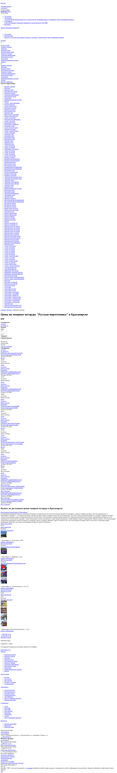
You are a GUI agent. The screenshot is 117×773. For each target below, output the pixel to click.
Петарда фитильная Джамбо (9, 425)
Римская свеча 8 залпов (11, 239)
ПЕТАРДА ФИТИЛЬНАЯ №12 (10, 494)
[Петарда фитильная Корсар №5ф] (11, 353)
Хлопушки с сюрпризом (12, 300)
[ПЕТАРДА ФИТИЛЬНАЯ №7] (11, 372)
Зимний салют (8, 142)
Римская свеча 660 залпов (12, 236)
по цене (3, 324)
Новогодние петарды (11, 116)
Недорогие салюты (10, 108)
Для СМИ (44, 23)
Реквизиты (7, 725)
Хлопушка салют (9, 285)
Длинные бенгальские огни (13, 177)
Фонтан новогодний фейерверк (14, 277)
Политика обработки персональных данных (8, 755)
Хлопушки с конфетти (11, 124)
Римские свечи (5, 50)
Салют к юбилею (9, 132)
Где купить (7, 16)
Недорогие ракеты (10, 203)
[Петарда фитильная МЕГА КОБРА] (12, 499)
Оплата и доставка (31, 37)
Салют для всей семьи (11, 131)
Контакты (7, 24)
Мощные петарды (10, 109)
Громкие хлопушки (10, 174)
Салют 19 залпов (9, 154)
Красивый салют (9, 139)
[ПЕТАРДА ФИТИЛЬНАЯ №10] (11, 480)
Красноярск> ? (12, 765)
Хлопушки (4, 58)
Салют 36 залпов (9, 147)
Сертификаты (52, 19)
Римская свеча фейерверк (12, 119)
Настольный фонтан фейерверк (14, 200)
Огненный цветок (10, 654)
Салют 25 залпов (9, 150)
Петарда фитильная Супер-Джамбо (12, 444)
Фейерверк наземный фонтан (13, 272)
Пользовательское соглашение (6, 759)
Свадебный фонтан (10, 267)
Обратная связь (9, 727)
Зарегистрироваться (7, 28)
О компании (8, 21)
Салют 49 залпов (9, 146)
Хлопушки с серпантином (12, 297)
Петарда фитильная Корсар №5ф (11, 354)
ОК (2, 771)
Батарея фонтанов (10, 123)
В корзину (4, 370)
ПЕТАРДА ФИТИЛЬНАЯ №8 (10, 390)
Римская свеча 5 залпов (11, 233)
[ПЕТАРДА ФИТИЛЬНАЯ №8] (11, 389)
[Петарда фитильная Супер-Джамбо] (12, 442)
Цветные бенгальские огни (12, 305)
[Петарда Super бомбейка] (9, 461)
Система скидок (31, 19)
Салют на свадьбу (9, 118)
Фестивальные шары (7, 52)
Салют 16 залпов (9, 152)
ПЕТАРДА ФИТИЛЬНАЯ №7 (10, 373)
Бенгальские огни (10, 111)
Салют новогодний (10, 106)
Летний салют (8, 141)
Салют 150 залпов (10, 155)
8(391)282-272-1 (6, 11)
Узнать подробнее (6, 346)
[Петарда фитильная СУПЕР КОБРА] (13, 486)
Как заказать (21, 37)
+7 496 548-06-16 (6, 737)
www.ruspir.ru (5, 733)
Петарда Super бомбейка (8, 462)
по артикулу (4, 325)
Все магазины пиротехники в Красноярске (14, 512)
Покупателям (8, 36)
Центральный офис (10, 724)
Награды (38, 23)
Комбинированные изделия (9, 60)
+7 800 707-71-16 (6, 743)
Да (4, 766)
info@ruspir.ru (5, 732)
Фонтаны (4, 49)
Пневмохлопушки (10, 129)
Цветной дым (8, 113)
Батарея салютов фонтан (12, 159)
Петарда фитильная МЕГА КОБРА (11, 501)
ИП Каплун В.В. (6, 591)
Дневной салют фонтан (11, 182)
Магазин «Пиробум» (7, 530)
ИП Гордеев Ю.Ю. (6, 524)
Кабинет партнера (10, 700)
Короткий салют (9, 126)
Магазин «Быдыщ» (7, 600)
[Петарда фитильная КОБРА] (10, 406)
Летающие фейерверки (8, 55)
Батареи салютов (6, 47)
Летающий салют (9, 195)
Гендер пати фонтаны (11, 172)
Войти (16, 28)
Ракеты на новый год (11, 223)
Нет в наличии (5, 485)
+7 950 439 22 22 (6, 634)
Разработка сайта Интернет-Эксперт (12, 763)
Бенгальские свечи (7, 57)
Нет (2, 766)
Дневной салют (9, 144)
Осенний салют (9, 136)
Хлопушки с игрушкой (11, 292)
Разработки (26, 23)
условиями (29, 768)
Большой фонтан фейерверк (13, 167)
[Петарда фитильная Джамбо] (10, 423)
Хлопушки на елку (10, 289)
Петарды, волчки (6, 54)
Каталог (6, 37)
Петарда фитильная (10, 213)
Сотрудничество (9, 19)
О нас (6, 23)
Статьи (33, 23)
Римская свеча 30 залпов (12, 229)
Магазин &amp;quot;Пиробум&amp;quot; (13, 563)
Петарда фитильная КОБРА (9, 408)
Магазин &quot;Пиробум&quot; (10, 547)
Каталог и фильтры (7, 82)
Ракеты (3, 62)
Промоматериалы (42, 19)
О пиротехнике (42, 37)
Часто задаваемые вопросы (65, 19)
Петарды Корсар (9, 104)
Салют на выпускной (11, 127)
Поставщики (12, 23)
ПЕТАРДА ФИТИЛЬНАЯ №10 (10, 481)
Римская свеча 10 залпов (12, 226)
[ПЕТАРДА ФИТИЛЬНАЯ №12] (11, 493)
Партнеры (20, 23)
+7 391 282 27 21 (6, 636)
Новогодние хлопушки (11, 114)
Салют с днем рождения (11, 103)
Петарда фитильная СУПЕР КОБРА (12, 488)
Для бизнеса (8, 18)
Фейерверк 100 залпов (11, 149)
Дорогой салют (9, 134)
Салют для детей (9, 121)
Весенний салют (9, 137)
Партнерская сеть (20, 19)
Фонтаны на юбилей (10, 282)
